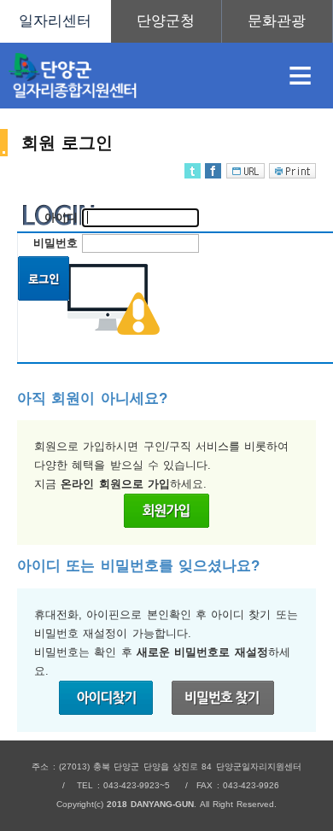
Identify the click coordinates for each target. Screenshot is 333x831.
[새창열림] (166, 21)
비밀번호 (55, 243)
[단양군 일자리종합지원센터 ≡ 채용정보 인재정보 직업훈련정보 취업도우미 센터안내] (166, 21)
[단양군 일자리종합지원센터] (133, 75)
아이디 (61, 217)
